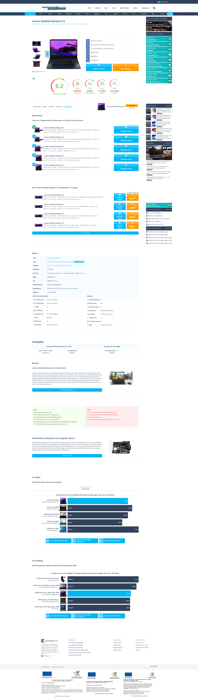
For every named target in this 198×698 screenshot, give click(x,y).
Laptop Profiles (117, 650)
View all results (85, 233)
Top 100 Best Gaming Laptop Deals (78, 650)
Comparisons (145, 8)
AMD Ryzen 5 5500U (53, 528)
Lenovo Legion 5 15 (53, 580)
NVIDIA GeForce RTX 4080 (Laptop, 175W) (160, 243)
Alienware (68, 14)
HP (106, 14)
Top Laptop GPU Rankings (75, 645)
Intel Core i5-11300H (53, 258)
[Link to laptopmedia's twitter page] (153, 667)
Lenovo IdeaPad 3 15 (53, 530)
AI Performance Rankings (75, 647)
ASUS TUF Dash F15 (53, 509)
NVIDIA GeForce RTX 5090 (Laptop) (158, 232)
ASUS (50, 14)
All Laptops (30, 14)
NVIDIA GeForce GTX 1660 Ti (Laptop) (48, 578)
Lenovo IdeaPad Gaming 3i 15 (80, 24)
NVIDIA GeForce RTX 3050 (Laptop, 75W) (47, 607)
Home (89, 8)
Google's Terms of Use (142, 645)
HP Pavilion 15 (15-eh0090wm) (50, 523)
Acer (40, 14)
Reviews (97, 8)
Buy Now (132, 105)
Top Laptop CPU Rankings (75, 642)
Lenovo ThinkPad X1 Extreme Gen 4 (49, 587)
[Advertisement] (85, 32)
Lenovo (125, 14)
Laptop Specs (46, 24)
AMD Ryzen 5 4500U (53, 521)
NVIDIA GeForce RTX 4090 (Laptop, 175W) (160, 240)
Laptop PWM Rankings (74, 655)
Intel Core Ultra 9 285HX (160, 213)
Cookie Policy (139, 642)
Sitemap (138, 650)
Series (114, 8)
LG (134, 14)
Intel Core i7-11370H (53, 507)
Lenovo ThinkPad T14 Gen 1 (51, 516)
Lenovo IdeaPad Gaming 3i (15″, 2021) (61, 24)
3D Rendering (85, 489)
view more (168, 105)
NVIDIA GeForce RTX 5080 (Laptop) (158, 234)
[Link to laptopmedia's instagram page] (156, 667)
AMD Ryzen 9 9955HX (160, 221)
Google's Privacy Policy (142, 647)
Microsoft (143, 14)
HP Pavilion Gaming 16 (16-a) (50, 601)
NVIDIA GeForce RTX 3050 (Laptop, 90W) (65, 262)
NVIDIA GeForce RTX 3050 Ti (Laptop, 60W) (46, 585)
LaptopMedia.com (36, 24)
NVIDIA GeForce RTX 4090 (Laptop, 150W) (160, 237)
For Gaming (67, 106)
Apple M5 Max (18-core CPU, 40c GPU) (160, 218)
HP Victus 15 (55, 608)
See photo (81, 273)
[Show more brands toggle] (170, 13)
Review (51, 106)
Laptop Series (117, 645)
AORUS (78, 14)
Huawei (115, 14)
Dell (87, 14)
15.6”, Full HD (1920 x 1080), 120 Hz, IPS (60, 265)
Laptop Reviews (117, 647)
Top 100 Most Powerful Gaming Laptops (79, 652)
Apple (59, 14)
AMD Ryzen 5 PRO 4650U (51, 514)
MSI (153, 14)
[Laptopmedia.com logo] (54, 8)
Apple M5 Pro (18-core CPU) (160, 224)
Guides (135, 8)
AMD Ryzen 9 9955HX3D (160, 216)
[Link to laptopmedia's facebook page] (151, 667)
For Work (58, 106)
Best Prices (37, 106)
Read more (66, 456)
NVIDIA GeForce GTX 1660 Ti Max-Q (48, 599)
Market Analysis (124, 8)
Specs (106, 8)
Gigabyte (96, 14)
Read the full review (66, 390)
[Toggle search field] (154, 8)
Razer (162, 14)
